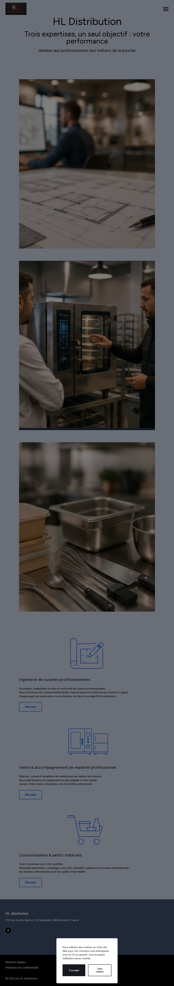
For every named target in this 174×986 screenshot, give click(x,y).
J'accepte (74, 970)
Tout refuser (100, 970)
